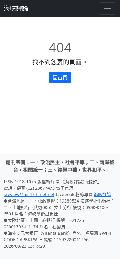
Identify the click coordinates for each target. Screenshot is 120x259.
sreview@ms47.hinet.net (29, 194)
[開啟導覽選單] (107, 8)
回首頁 (60, 77)
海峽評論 (16, 8)
